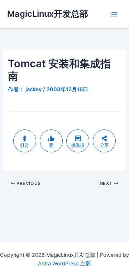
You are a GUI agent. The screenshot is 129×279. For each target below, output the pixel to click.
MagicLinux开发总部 (47, 14)
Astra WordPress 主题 (64, 263)
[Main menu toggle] (114, 14)
